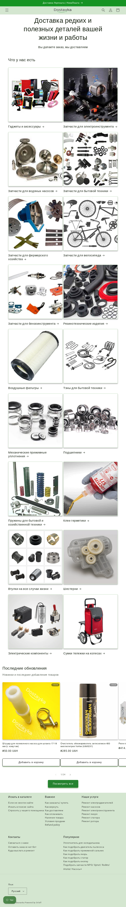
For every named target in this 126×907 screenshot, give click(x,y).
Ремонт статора (91, 817)
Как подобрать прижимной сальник (83, 850)
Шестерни (70, 589)
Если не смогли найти (20, 802)
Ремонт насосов (91, 806)
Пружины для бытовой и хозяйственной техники (25, 522)
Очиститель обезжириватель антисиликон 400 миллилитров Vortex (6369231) (85, 745)
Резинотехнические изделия (83, 323)
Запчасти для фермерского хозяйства (28, 257)
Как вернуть (52, 806)
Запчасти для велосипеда (82, 255)
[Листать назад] (55, 774)
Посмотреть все (63, 783)
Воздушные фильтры (23, 388)
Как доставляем (54, 810)
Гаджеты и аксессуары (24, 126)
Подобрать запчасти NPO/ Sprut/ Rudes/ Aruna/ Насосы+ (86, 867)
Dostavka (20, 903)
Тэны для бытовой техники (82, 388)
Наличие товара (54, 817)
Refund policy (52, 825)
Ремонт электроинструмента (98, 810)
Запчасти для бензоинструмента (31, 323)
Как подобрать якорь (75, 854)
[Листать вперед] (70, 774)
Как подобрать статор (75, 857)
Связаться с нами (18, 843)
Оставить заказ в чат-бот (22, 847)
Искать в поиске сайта (21, 806)
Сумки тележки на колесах (82, 653)
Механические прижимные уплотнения (27, 454)
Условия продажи (55, 821)
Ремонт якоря (89, 814)
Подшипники (72, 452)
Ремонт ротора (90, 821)
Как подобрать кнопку (75, 861)
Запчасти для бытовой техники (85, 191)
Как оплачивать (54, 814)
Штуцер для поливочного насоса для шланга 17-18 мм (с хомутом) (29, 745)
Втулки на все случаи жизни (28, 589)
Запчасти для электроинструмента (88, 126)
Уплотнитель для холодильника (81, 843)
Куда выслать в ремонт (21, 850)
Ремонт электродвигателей (97, 802)
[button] (6, 10)
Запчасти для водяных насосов (31, 191)
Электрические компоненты (28, 653)
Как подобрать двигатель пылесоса (83, 847)
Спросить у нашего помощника (26, 810)
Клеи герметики (74, 520)
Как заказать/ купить (56, 802)
